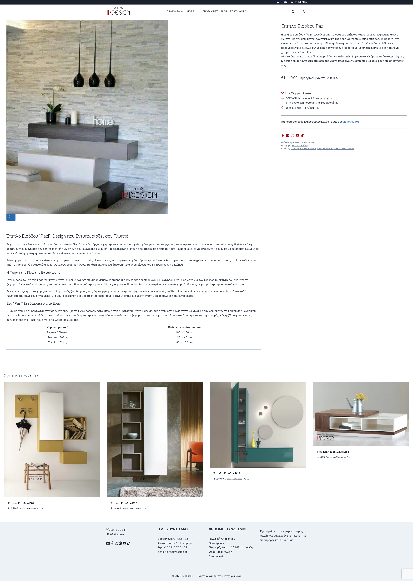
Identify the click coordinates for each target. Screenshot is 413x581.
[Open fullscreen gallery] (10, 217)
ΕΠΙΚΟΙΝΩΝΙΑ (238, 11)
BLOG (224, 11)
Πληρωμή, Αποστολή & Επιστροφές (231, 547)
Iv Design (295, 148)
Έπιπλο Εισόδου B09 (21, 503)
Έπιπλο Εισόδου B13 (227, 473)
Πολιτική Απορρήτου (222, 538)
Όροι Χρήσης (217, 543)
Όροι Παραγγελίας (220, 551)
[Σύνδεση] (303, 11)
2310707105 (351, 121)
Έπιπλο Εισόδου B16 (124, 503)
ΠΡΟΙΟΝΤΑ (173, 11)
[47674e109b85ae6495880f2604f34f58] (87, 117)
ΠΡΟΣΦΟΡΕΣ (210, 11)
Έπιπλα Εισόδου (299, 145)
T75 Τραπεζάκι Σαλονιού (333, 451)
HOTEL (191, 11)
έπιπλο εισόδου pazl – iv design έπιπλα (335, 148)
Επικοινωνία (217, 556)
